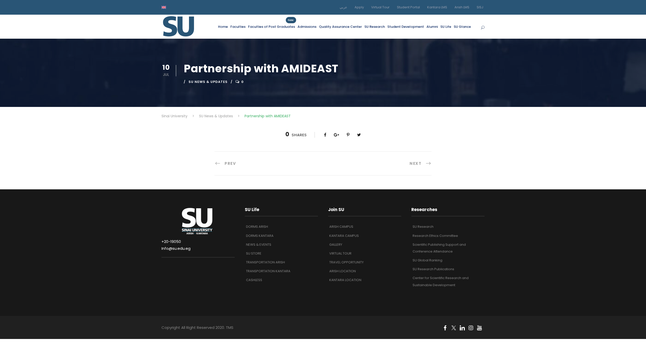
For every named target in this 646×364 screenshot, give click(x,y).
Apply (359, 7)
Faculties (238, 26)
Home (223, 26)
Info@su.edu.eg (176, 248)
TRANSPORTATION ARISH (265, 262)
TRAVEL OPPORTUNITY (346, 262)
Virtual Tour (380, 7)
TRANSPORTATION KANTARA (268, 271)
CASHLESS (254, 280)
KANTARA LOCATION (345, 280)
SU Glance (462, 26)
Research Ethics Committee (435, 235)
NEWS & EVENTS (258, 244)
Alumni (432, 26)
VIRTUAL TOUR (340, 253)
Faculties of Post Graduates (271, 26)
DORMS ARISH (257, 226)
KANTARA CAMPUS (344, 235)
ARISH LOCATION (342, 271)
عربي (343, 7)
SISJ (480, 7)
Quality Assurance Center (340, 26)
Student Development (405, 26)
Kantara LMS (437, 7)
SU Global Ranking (427, 260)
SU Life (445, 26)
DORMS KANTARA (260, 235)
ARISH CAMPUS (341, 226)
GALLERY (335, 244)
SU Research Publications (433, 269)
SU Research (374, 26)
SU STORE (253, 253)
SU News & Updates (208, 81)
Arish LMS (461, 7)
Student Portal (408, 7)
